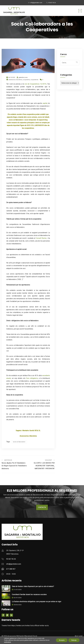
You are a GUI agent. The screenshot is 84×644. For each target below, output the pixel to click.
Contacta (42, 507)
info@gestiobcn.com (36, 2)
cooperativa (26, 79)
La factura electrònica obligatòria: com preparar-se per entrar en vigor (36, 601)
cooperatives (34, 79)
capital (45, 103)
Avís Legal (78, 636)
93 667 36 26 (52, 2)
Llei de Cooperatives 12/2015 (35, 84)
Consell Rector (41, 238)
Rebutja (73, 640)
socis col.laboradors (19, 442)
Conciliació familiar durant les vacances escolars (29, 594)
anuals (8, 378)
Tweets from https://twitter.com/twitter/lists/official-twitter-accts (25, 626)
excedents (46, 375)
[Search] (76, 62)
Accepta (61, 640)
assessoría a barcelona (15, 79)
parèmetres (7, 642)
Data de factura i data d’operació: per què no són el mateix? (33, 586)
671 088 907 (10, 569)
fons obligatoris (32, 378)
